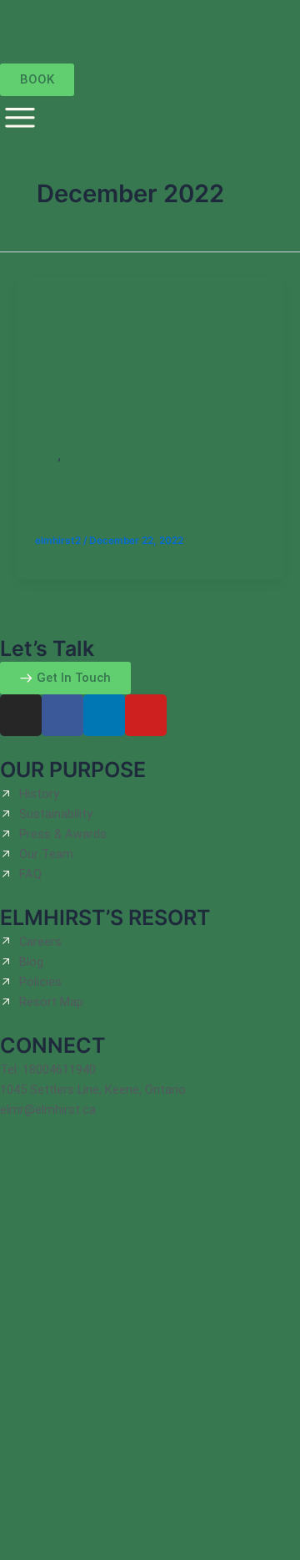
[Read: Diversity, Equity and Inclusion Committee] (150, 350)
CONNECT (53, 1045)
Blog (46, 456)
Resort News (97, 456)
